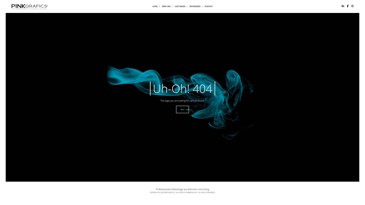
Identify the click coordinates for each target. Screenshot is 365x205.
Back (182, 109)
